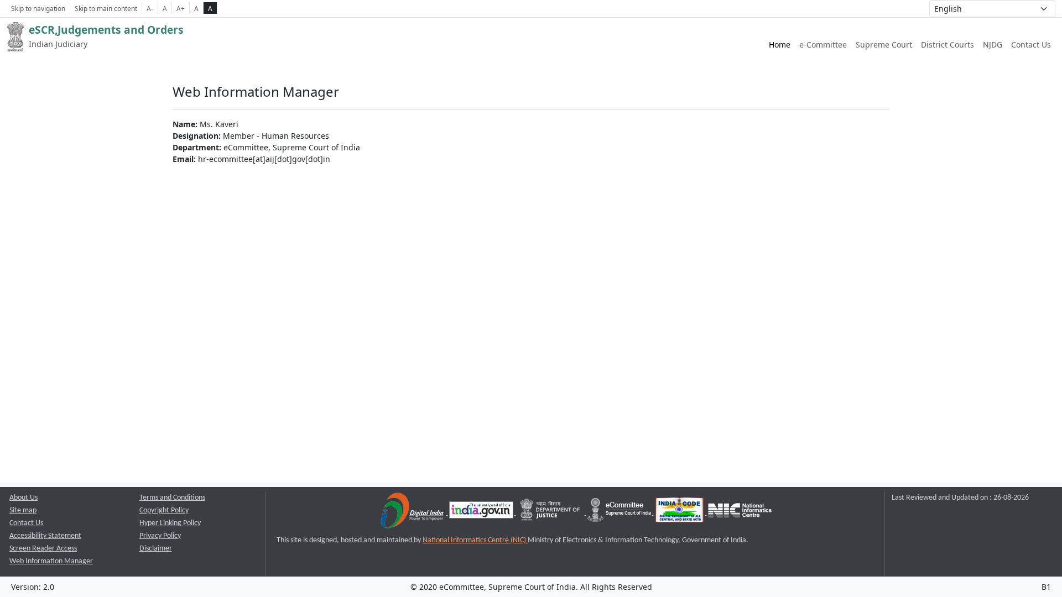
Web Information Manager (51, 561)
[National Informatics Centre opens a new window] (740, 512)
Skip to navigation (38, 8)
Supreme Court (884, 44)
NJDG (992, 44)
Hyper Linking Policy (170, 523)
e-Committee (823, 44)
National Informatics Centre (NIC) (475, 540)
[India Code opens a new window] (680, 512)
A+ (180, 8)
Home (779, 44)
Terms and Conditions (172, 497)
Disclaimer (155, 548)
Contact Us (1031, 44)
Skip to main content (106, 8)
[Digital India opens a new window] (413, 512)
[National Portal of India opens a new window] (482, 512)
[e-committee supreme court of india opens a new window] (620, 512)
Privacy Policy (160, 536)
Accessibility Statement (45, 536)
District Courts (947, 44)
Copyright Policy (164, 510)
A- (150, 8)
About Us (23, 497)
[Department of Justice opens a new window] (551, 512)
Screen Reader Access (43, 548)
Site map (23, 510)
